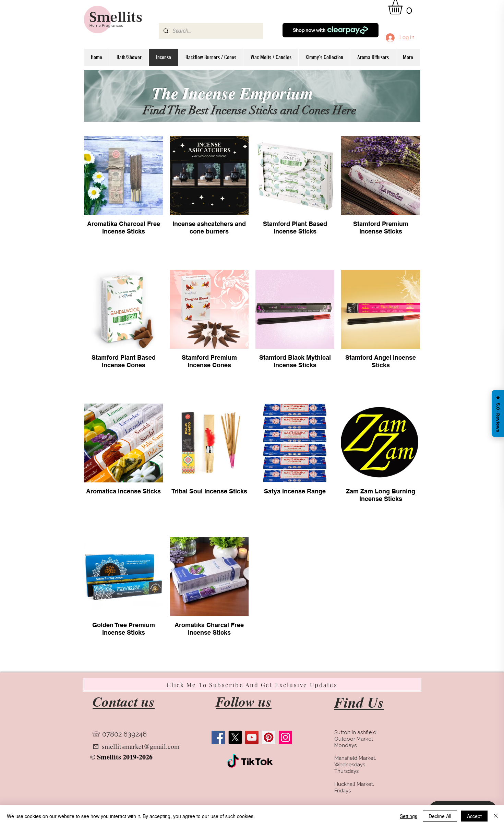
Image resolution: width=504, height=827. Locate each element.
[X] (235, 737)
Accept (474, 816)
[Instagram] (285, 737)
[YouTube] (252, 737)
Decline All (440, 816)
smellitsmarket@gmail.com (141, 746)
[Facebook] (218, 737)
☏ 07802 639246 (119, 734)
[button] (403, 7)
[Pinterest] (268, 737)
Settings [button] (408, 816)
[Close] (496, 816)
